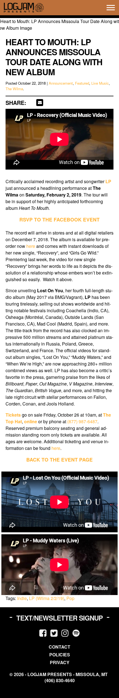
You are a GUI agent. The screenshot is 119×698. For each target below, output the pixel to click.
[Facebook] (43, 632)
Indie (22, 598)
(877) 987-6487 (82, 421)
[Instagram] (65, 632)
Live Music (100, 83)
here (30, 246)
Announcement (61, 83)
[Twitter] (54, 632)
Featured (82, 83)
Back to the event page (59, 459)
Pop (70, 598)
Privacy (59, 662)
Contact (59, 647)
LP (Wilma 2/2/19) (46, 598)
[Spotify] (76, 632)
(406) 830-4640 (60, 680)
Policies (59, 654)
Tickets (13, 415)
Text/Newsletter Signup (59, 618)
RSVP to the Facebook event (59, 219)
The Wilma (14, 88)
